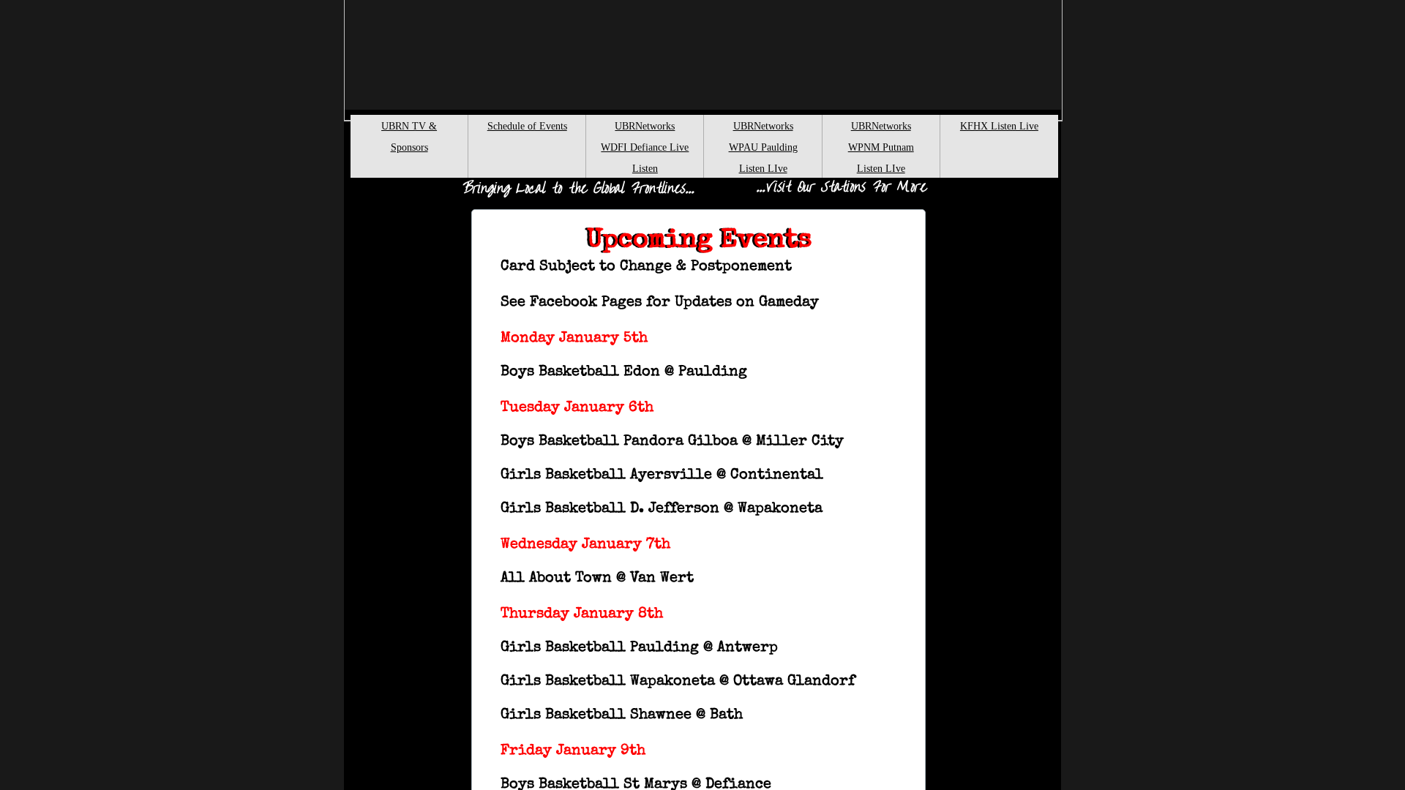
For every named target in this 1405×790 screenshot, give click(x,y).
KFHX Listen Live (999, 126)
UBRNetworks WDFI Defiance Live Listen (645, 147)
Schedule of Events (527, 126)
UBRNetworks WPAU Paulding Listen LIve (763, 147)
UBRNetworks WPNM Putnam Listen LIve (881, 147)
